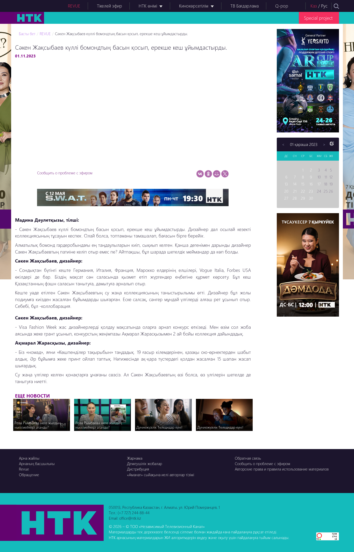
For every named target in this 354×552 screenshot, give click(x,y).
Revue (24, 469)
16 (311, 184)
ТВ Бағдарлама (244, 6)
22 (303, 191)
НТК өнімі (148, 6)
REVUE (74, 6)
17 (319, 184)
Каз (313, 6)
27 (286, 198)
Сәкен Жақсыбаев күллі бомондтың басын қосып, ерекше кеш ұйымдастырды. (121, 33)
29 (303, 198)
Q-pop (281, 6)
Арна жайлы (29, 458)
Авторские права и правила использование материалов (282, 469)
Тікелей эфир (109, 6)
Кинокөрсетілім (193, 6)
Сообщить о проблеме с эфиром (65, 172)
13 (286, 184)
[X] (225, 173)
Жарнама (134, 458)
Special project (318, 17)
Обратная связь (248, 458)
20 (286, 191)
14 (294, 184)
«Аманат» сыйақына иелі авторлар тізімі (160, 474)
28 (295, 198)
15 (303, 184)
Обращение (29, 474)
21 (294, 191)
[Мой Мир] (216, 173)
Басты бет (27, 33)
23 (311, 191)
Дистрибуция (138, 469)
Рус (324, 6)
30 (311, 198)
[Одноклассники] (208, 173)
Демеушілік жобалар (144, 463)
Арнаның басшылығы (37, 463)
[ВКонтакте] (200, 173)
